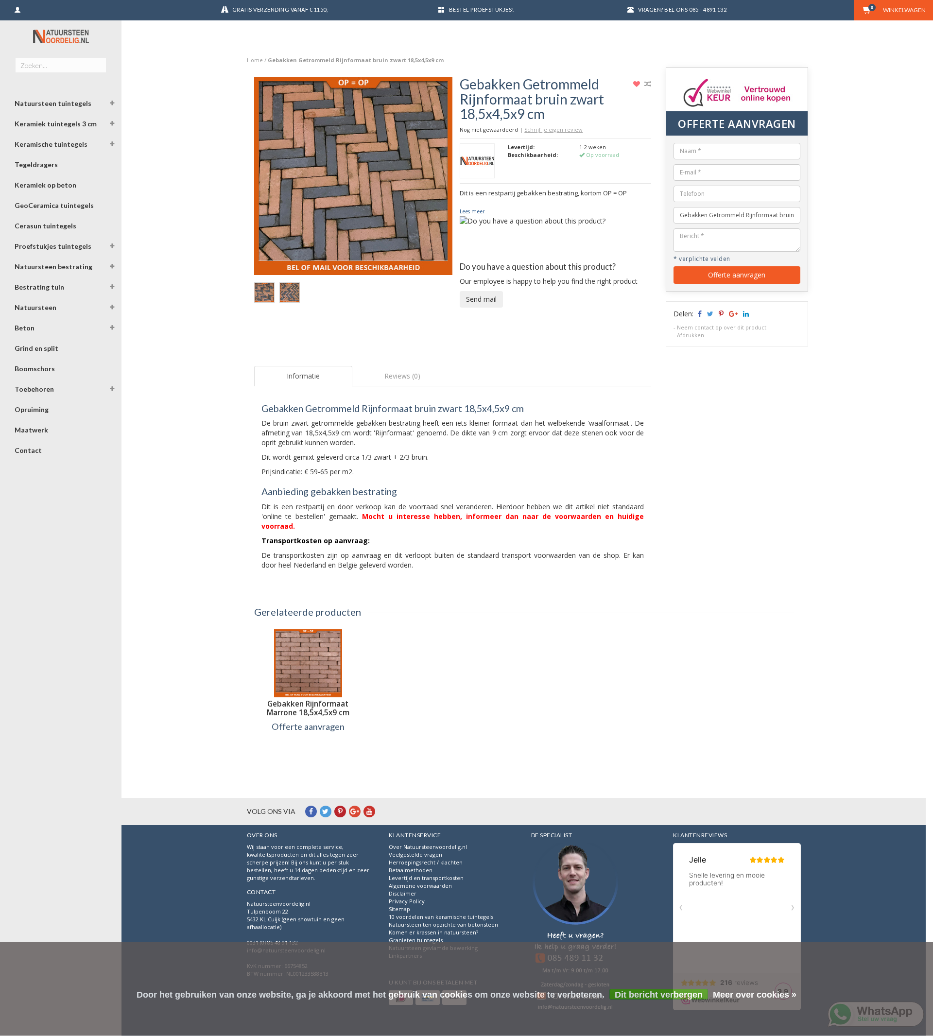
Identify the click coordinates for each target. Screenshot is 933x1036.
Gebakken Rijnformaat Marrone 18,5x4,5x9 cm (308, 708)
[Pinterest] (340, 811)
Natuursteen (35, 307)
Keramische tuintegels (51, 144)
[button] (112, 104)
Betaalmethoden (410, 870)
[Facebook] (311, 811)
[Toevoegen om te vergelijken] (647, 83)
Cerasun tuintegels (45, 226)
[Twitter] (325, 811)
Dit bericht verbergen (659, 995)
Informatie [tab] (303, 375)
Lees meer (472, 211)
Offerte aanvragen (736, 274)
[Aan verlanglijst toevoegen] (637, 83)
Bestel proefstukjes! (481, 9)
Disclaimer (402, 893)
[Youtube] (369, 811)
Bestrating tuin (39, 287)
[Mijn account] (17, 8)
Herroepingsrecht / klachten (426, 862)
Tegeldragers (36, 164)
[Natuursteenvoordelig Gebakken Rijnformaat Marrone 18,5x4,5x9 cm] (308, 663)
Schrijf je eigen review (553, 129)
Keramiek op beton (45, 185)
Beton (25, 328)
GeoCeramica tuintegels (54, 205)
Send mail (481, 299)
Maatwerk (31, 430)
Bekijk (308, 746)
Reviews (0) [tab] (402, 375)
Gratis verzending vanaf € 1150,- (280, 9)
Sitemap (399, 909)
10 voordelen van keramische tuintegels (441, 916)
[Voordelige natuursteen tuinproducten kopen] (61, 36)
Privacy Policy (407, 901)
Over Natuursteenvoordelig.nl (428, 846)
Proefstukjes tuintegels (53, 246)
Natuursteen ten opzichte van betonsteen (443, 924)
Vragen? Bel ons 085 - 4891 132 (682, 9)
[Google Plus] (354, 811)
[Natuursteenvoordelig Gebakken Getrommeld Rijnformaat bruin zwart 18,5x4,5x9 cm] (353, 178)
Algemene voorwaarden (420, 885)
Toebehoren (34, 389)
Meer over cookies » (754, 995)
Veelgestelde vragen (415, 854)
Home (255, 60)
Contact (28, 450)
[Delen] (699, 313)
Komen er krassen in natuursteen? (433, 932)
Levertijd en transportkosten (426, 877)
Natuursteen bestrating (53, 266)
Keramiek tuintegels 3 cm (56, 124)
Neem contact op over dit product (721, 327)
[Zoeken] (98, 60)
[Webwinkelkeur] (575, 928)
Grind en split (36, 348)
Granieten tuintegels (416, 940)
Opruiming (32, 409)
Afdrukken (690, 335)
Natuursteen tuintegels (53, 103)
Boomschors (35, 368)
